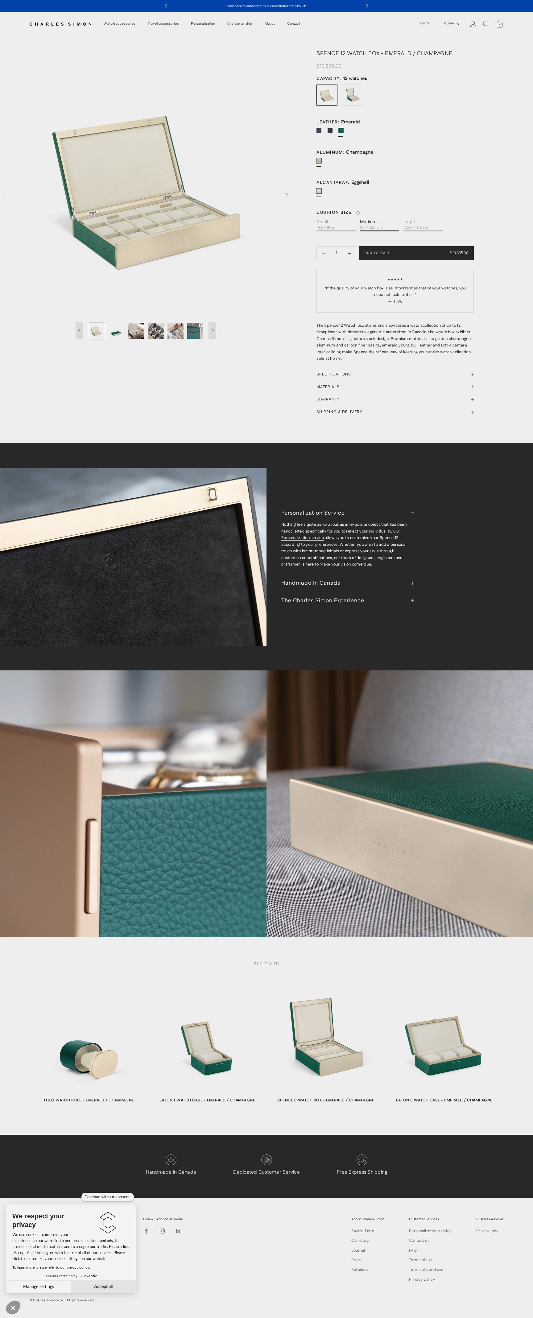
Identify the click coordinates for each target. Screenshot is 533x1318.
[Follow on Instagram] (162, 1231)
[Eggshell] (321, 193)
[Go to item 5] (175, 330)
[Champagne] (321, 163)
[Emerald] (343, 133)
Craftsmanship (239, 24)
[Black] (332, 133)
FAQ (413, 1250)
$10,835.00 (459, 253)
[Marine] (321, 133)
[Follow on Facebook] (146, 1231)
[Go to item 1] (96, 330)
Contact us (419, 1240)
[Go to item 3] (136, 330)
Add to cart (377, 253)
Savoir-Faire (362, 1231)
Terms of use (420, 1260)
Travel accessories (163, 24)
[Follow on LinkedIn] (178, 1231)
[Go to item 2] (116, 330)
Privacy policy (422, 1279)
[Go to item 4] (155, 330)
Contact (293, 24)
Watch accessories (119, 24)
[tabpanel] (89, 1044)
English (449, 24)
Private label (487, 1231)
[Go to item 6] (195, 330)
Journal (358, 1250)
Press (356, 1260)
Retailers (359, 1269)
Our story (360, 1240)
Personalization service (302, 538)
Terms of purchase (426, 1269)
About (270, 24)
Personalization (203, 24)
